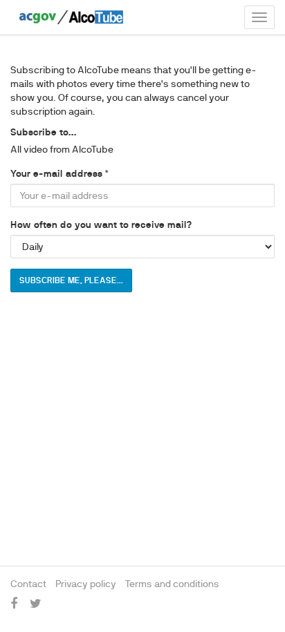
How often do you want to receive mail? (101, 224)
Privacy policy (85, 583)
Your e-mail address (56, 173)
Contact (28, 583)
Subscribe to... (43, 131)
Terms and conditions (172, 583)
